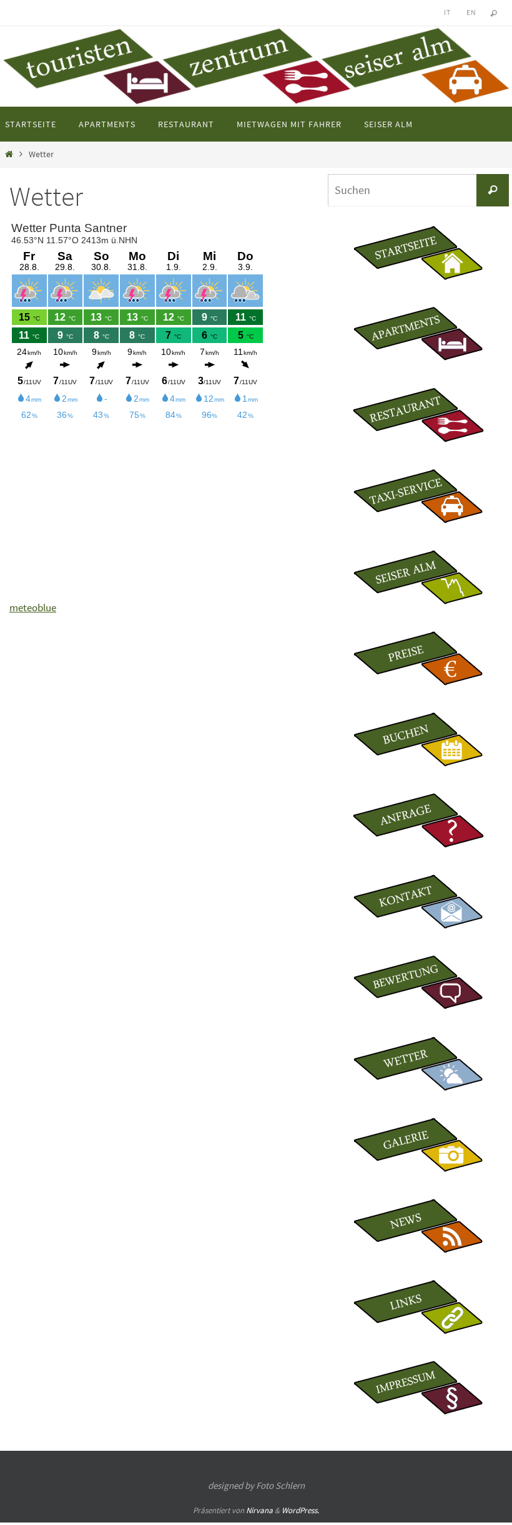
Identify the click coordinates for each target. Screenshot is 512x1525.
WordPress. (300, 1510)
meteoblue (32, 607)
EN (471, 12)
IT (447, 12)
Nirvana (259, 1510)
